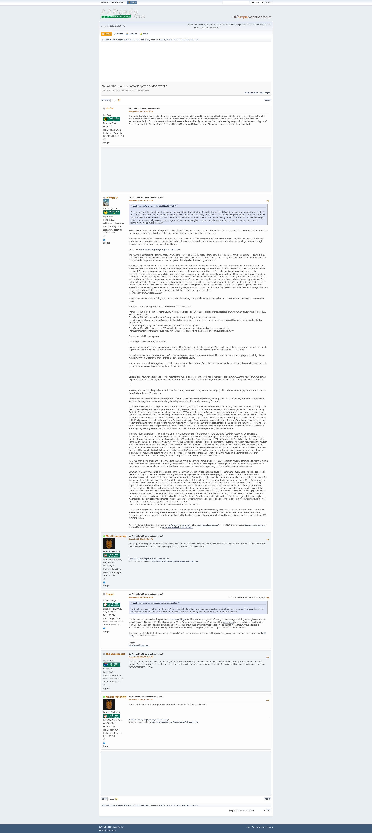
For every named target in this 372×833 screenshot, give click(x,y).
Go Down (106, 100)
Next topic (265, 92)
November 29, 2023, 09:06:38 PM (141, 597)
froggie (110, 594)
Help (248, 827)
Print (267, 100)
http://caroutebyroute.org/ (254, 525)
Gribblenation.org (136, 559)
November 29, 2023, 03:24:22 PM (141, 200)
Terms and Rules (258, 827)
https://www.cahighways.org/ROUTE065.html (159, 249)
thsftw (109, 108)
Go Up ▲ (269, 827)
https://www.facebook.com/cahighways (177, 527)
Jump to (232, 810)
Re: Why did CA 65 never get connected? (146, 197)
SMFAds (101, 830)
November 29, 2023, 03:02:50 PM (141, 111)
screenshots (228, 622)
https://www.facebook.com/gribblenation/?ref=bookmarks (175, 561)
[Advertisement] (186, 63)
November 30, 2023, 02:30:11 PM (141, 700)
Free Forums (111, 830)
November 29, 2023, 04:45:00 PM (141, 539)
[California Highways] (104, 239)
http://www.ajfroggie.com (139, 645)
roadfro (162, 39)
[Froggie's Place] (104, 628)
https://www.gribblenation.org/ (156, 559)
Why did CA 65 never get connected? (144, 108)
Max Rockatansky (116, 536)
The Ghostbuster (115, 653)
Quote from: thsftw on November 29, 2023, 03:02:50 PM (155, 206)
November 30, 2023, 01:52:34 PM (141, 657)
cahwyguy (112, 197)
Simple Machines (118, 827)
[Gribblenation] (104, 582)
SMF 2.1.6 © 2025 (105, 827)
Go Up (104, 799)
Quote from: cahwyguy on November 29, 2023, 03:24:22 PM (156, 603)
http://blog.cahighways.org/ (208, 525)
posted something (176, 619)
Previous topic (251, 92)
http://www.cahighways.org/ (178, 525)
